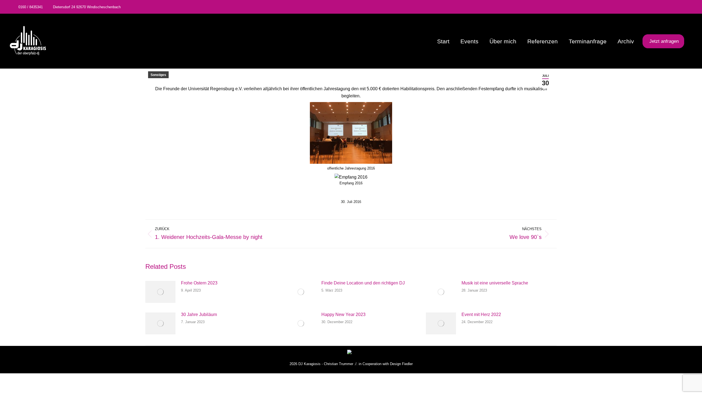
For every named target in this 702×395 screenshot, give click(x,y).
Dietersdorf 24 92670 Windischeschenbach (87, 7)
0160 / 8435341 (30, 7)
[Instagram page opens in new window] (684, 6)
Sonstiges (158, 75)
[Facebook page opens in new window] (676, 6)
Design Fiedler (401, 364)
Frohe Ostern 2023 (199, 283)
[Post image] (160, 292)
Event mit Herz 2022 (481, 314)
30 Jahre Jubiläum (199, 314)
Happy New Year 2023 (343, 314)
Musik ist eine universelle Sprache (495, 283)
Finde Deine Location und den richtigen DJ (363, 283)
